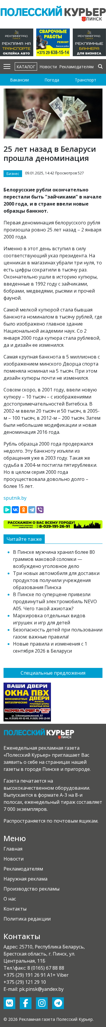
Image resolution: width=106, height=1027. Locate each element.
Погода (51, 80)
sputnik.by (15, 498)
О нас (10, 899)
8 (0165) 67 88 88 (45, 968)
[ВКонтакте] (15, 509)
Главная (13, 849)
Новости (48, 66)
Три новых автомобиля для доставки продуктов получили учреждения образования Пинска (56, 580)
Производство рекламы (31, 889)
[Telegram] (31, 509)
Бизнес (12, 173)
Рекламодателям (76, 66)
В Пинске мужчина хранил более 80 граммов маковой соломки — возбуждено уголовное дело (54, 559)
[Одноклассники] (23, 509)
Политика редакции (27, 919)
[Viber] (40, 509)
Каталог (25, 66)
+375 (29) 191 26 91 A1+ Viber (36, 975)
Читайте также (24, 539)
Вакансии (19, 80)
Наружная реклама (25, 879)
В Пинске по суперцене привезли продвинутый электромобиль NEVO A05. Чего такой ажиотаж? (55, 601)
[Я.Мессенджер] (7, 509)
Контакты (15, 909)
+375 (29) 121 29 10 (25, 982)
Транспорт (85, 80)
